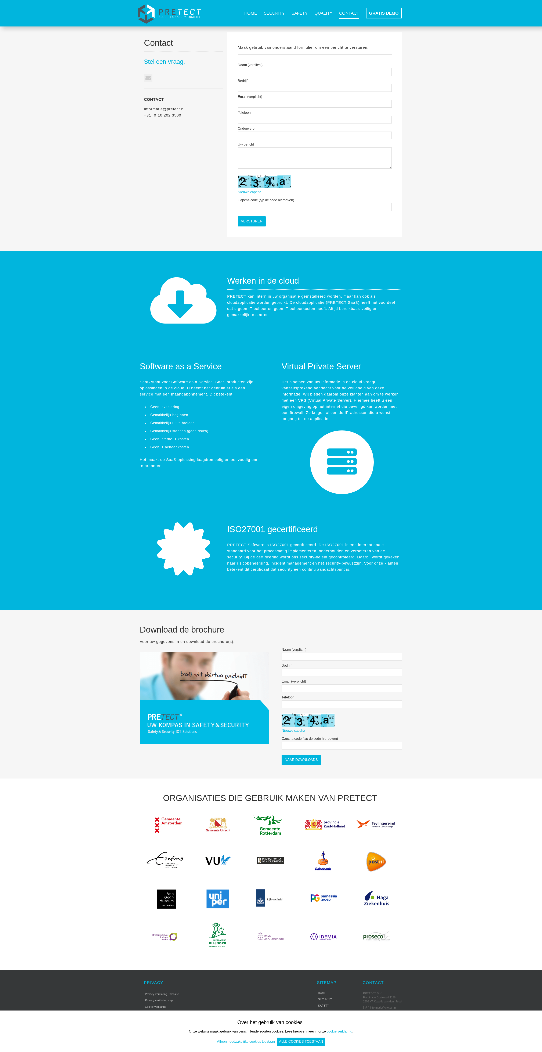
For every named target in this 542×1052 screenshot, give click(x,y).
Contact (349, 13)
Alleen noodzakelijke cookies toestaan (246, 1041)
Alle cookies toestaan (301, 1041)
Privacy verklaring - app (159, 1000)
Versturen (252, 221)
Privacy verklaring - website (162, 994)
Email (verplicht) (250, 97)
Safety (300, 13)
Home (250, 13)
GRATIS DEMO (384, 13)
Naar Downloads (301, 760)
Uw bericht (246, 144)
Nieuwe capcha (249, 192)
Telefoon (244, 112)
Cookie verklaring (155, 1006)
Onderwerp (246, 128)
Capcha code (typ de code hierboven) (266, 200)
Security (274, 13)
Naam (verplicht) (250, 65)
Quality (323, 13)
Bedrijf (242, 81)
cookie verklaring (339, 1031)
